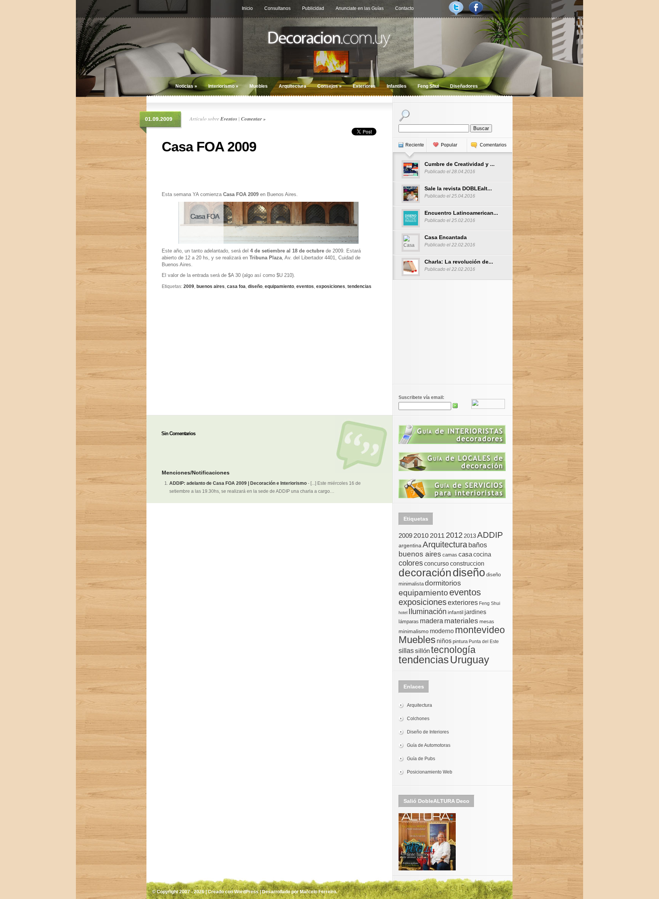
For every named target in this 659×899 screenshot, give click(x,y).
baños (477, 545)
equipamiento (279, 286)
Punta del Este (484, 641)
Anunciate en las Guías (360, 8)
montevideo (480, 629)
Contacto (404, 8)
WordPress (246, 891)
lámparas (409, 621)
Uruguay (469, 660)
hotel (403, 612)
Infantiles (397, 86)
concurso (436, 563)
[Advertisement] (268, 171)
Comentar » (253, 118)
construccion (467, 563)
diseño (255, 286)
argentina (410, 545)
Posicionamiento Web (429, 772)
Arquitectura (292, 86)
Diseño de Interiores (428, 732)
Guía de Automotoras (428, 745)
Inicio (247, 8)
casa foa (236, 286)
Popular (449, 145)
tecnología (453, 650)
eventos (305, 286)
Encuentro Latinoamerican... (461, 213)
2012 (454, 535)
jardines (475, 612)
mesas (486, 621)
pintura (460, 641)
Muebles (258, 86)
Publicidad (313, 8)
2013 (470, 535)
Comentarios (493, 145)
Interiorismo (223, 86)
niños (444, 640)
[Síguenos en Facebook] (476, 14)
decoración (425, 573)
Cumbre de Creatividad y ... (459, 164)
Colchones (418, 718)
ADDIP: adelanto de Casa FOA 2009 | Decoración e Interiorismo (238, 483)
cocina (482, 554)
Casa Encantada (445, 237)
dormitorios (443, 583)
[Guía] (452, 442)
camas (449, 555)
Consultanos (277, 8)
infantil (455, 612)
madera (431, 621)
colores (411, 563)
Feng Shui (428, 86)
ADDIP (490, 535)
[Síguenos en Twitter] (456, 14)
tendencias (359, 286)
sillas (406, 651)
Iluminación (427, 611)
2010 (421, 535)
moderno (442, 631)
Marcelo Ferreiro (318, 891)
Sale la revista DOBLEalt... (458, 188)
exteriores (463, 602)
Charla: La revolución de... (458, 262)
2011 (437, 535)
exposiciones (330, 286)
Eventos (228, 118)
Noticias (186, 86)
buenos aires (210, 286)
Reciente (414, 145)
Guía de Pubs (421, 758)
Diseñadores (464, 86)
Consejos (329, 86)
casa (465, 554)
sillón (422, 651)
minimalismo (414, 631)
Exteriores (364, 86)
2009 (188, 286)
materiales (461, 621)
